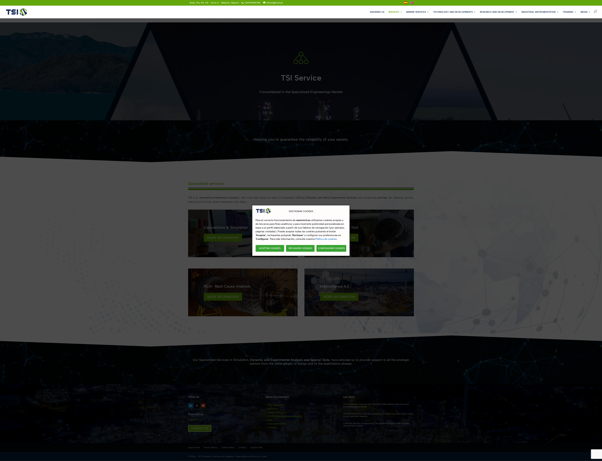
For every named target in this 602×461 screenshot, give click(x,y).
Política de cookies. (326, 238)
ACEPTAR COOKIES (270, 248)
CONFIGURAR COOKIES (331, 248)
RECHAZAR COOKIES (300, 248)
